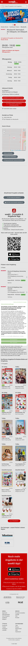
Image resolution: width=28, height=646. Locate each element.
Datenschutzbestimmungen (20, 302)
